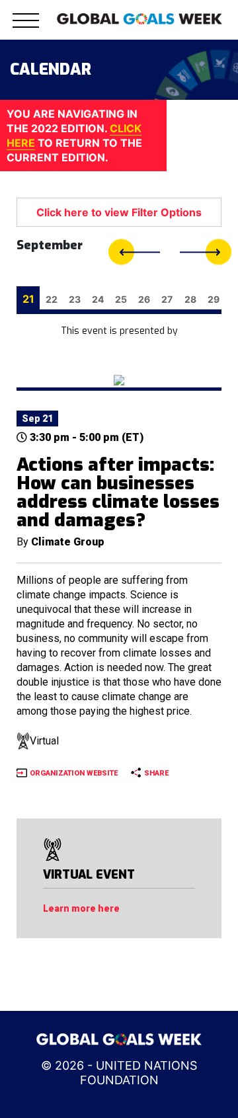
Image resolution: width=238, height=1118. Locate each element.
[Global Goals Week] (139, 17)
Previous (134, 252)
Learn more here (81, 908)
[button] (26, 28)
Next (205, 252)
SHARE (156, 773)
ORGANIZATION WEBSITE (74, 773)
